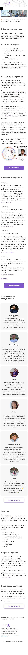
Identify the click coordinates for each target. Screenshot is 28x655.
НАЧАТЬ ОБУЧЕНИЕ (14, 167)
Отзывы (11, 619)
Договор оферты (4, 636)
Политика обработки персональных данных (10, 635)
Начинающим (5, 617)
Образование (14, 617)
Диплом (22, 617)
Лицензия (5, 619)
